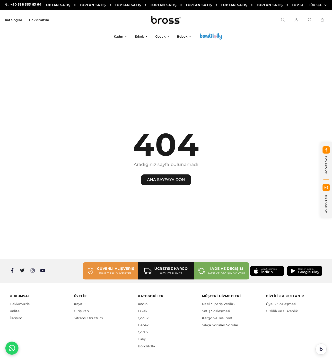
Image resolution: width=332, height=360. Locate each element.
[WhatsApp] (11, 348)
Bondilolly (146, 346)
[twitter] (22, 270)
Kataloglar (13, 20)
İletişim (16, 318)
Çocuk (160, 36)
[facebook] (12, 270)
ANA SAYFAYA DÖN (166, 179)
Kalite (14, 311)
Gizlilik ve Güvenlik (282, 311)
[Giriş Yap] (296, 20)
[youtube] (42, 270)
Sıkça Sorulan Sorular (220, 325)
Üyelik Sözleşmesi (281, 304)
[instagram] (32, 270)
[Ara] (283, 20)
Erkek (139, 36)
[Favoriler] (309, 20)
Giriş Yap (81, 311)
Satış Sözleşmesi (216, 311)
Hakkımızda (39, 20)
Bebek (182, 36)
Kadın (118, 36)
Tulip (142, 339)
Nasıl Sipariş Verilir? (219, 304)
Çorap (143, 332)
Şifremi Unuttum (88, 318)
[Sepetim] (322, 20)
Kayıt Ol (80, 304)
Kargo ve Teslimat (217, 318)
